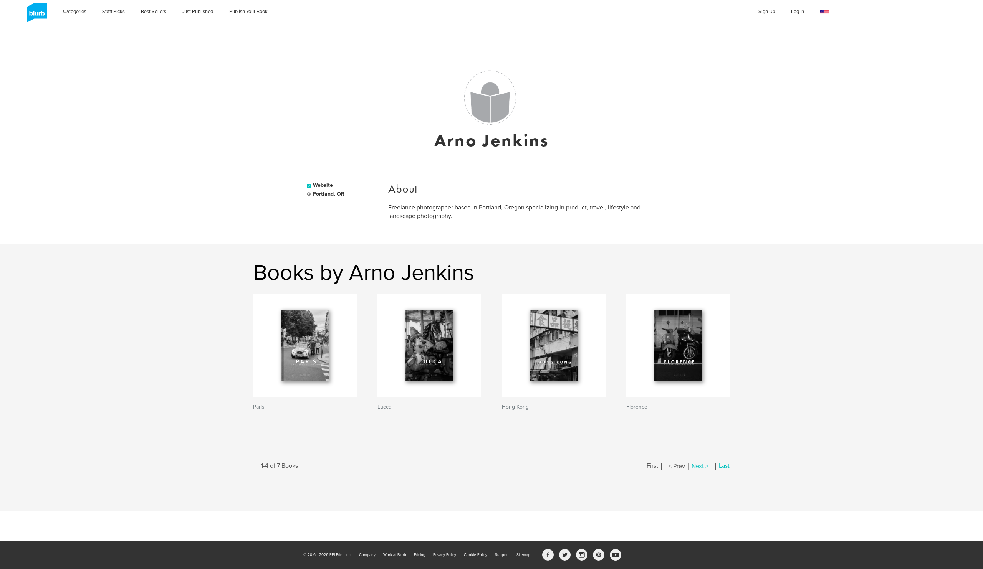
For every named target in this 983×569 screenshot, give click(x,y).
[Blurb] (35, 15)
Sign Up (766, 11)
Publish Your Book (248, 11)
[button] (824, 12)
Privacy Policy (444, 555)
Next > (700, 466)
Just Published (197, 11)
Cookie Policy (475, 555)
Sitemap (523, 555)
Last (724, 466)
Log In (797, 11)
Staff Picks (113, 11)
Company (367, 555)
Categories (74, 11)
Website (323, 185)
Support (502, 555)
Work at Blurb (394, 555)
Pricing (419, 555)
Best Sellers (153, 11)
